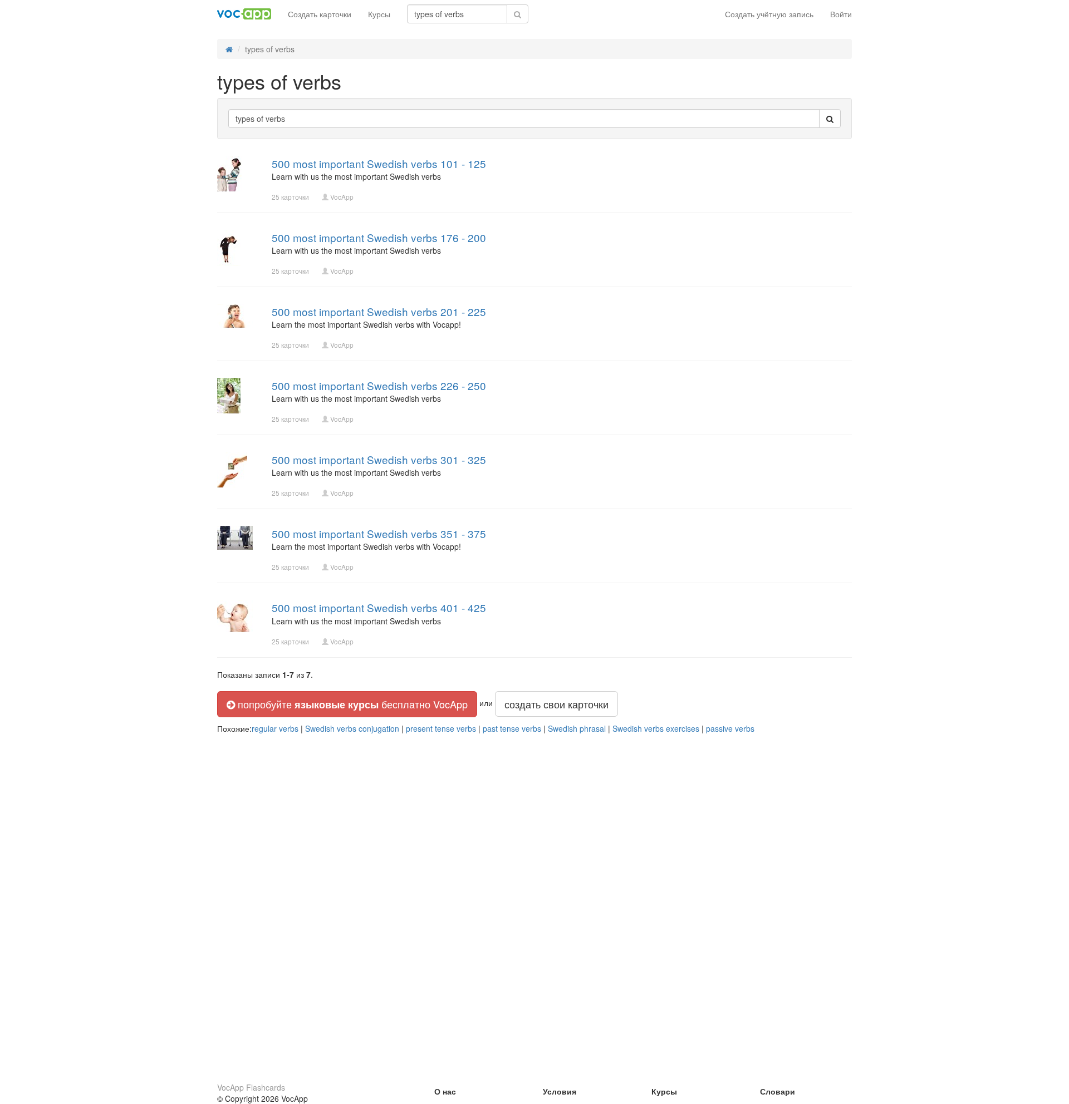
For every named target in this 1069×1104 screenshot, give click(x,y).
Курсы (379, 13)
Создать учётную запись (769, 13)
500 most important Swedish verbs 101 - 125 (379, 163)
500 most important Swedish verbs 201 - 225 (379, 311)
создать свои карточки (556, 704)
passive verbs (730, 728)
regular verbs (275, 728)
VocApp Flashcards (251, 1087)
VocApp (342, 196)
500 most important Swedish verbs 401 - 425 (379, 607)
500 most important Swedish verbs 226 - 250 (379, 385)
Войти (841, 13)
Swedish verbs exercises (655, 728)
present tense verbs (441, 728)
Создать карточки (319, 13)
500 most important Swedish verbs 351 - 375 (379, 533)
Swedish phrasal (577, 728)
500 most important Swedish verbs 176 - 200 (379, 237)
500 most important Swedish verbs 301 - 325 (379, 459)
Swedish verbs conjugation (352, 728)
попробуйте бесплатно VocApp (351, 704)
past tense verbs (512, 728)
